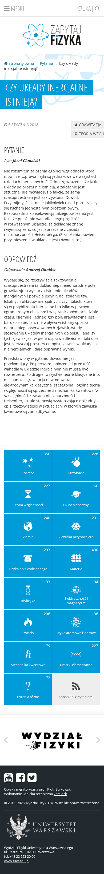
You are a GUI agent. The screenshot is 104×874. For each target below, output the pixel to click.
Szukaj (86, 8)
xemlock (60, 793)
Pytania (46, 63)
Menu (17, 8)
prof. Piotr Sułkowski (55, 789)
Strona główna (20, 63)
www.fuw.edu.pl (16, 861)
